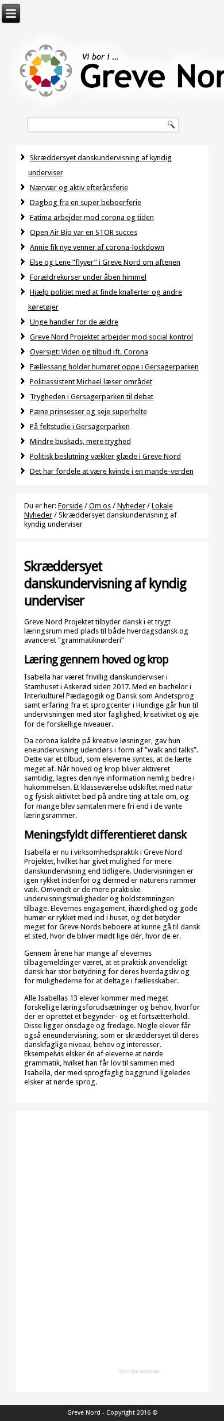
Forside (70, 505)
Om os (100, 505)
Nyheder (131, 505)
